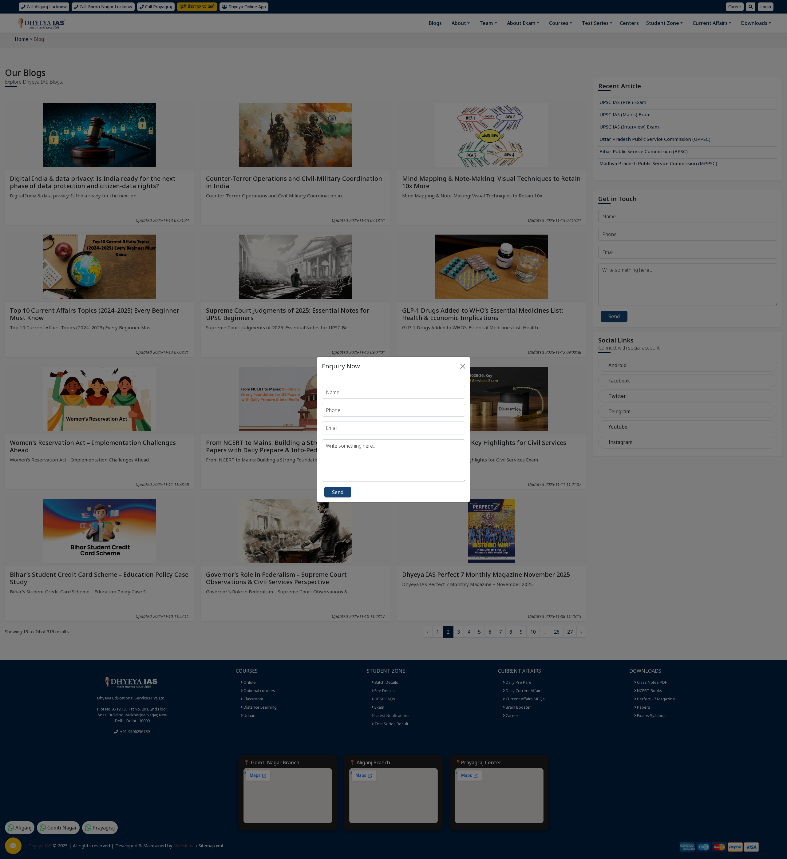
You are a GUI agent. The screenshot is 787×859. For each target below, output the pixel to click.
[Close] (463, 366)
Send (337, 492)
